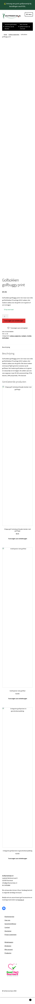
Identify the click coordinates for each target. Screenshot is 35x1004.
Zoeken (17, 1001)
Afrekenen (8, 946)
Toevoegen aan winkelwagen (13, 321)
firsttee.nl (20, 900)
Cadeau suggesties (13, 34)
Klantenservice (9, 916)
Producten (8, 953)
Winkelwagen (9, 942)
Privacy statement (10, 934)
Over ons (7, 920)
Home (5, 34)
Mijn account (9, 949)
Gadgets (23, 336)
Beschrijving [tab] (6, 347)
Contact (7, 927)
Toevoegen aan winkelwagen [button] (17, 539)
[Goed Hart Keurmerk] (17, 970)
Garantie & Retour (10, 924)
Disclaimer (8, 931)
